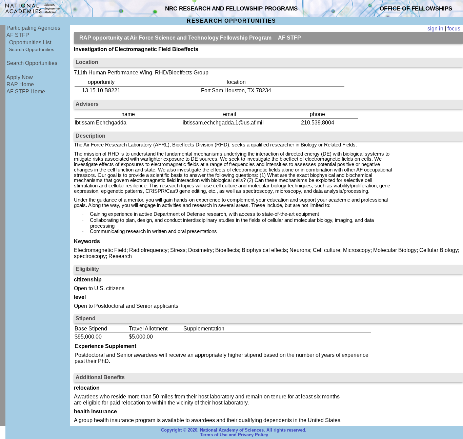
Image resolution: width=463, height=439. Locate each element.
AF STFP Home (25, 91)
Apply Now (19, 77)
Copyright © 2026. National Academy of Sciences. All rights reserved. (233, 430)
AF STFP (17, 35)
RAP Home (20, 84)
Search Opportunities (31, 49)
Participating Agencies (33, 28)
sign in (435, 28)
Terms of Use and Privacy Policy (234, 435)
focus (453, 28)
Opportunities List (30, 42)
